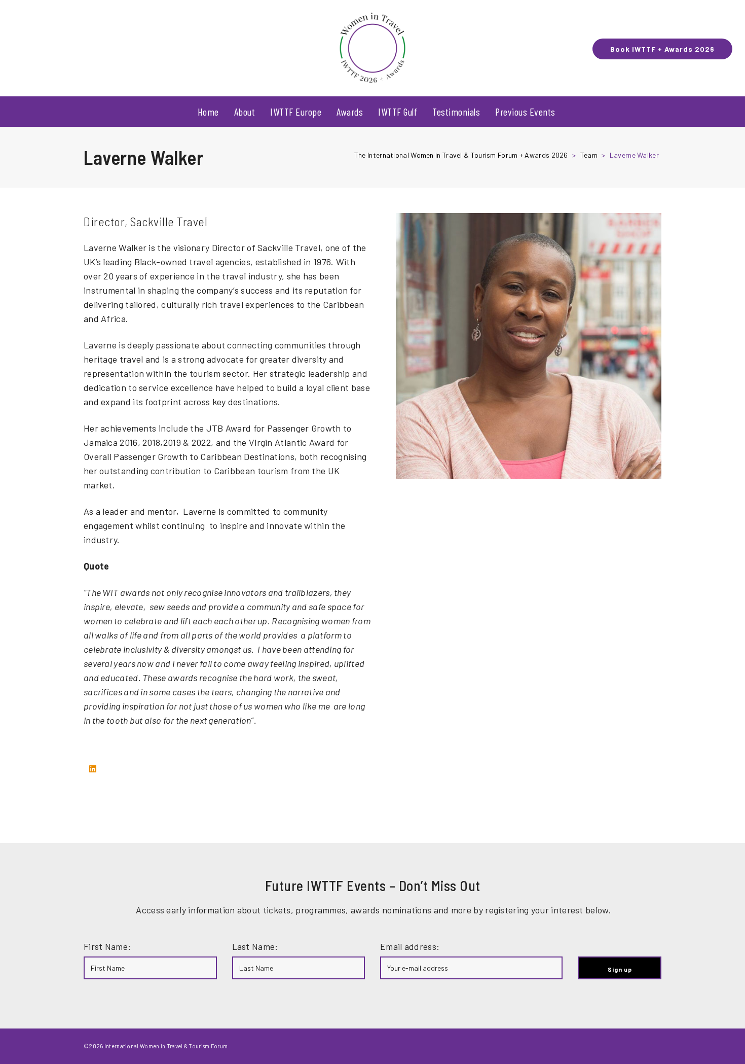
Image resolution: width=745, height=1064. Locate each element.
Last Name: (255, 946)
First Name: (107, 946)
